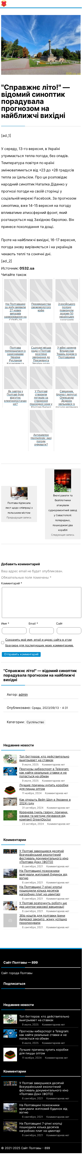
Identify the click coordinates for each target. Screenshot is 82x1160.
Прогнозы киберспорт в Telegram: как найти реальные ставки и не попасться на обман (44, 772)
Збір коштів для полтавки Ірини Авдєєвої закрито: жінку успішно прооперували (43, 919)
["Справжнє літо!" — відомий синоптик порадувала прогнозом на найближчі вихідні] (41, 45)
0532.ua (27, 268)
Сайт (59, 623)
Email (33, 623)
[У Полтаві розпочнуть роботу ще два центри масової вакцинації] (10, 905)
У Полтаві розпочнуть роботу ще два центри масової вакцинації (43, 904)
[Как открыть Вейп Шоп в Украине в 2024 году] (10, 801)
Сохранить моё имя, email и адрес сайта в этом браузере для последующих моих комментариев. (39, 642)
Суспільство (35, 722)
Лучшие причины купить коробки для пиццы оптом (43, 786)
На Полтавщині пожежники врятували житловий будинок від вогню (43, 874)
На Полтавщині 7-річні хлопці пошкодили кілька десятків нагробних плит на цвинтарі (40, 890)
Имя (5, 623)
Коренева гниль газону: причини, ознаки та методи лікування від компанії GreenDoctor (43, 815)
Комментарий (11, 583)
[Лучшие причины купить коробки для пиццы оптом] (10, 790)
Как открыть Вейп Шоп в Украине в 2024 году (45, 801)
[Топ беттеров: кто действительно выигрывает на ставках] (10, 759)
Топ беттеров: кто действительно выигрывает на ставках (44, 758)
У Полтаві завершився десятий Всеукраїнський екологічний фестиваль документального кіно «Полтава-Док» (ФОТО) (43, 856)
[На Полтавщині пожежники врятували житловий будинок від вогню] (10, 873)
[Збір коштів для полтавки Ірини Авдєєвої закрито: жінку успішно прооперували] (10, 920)
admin (23, 694)
